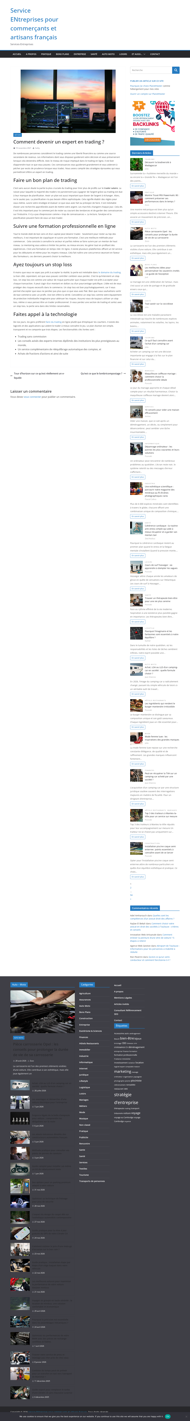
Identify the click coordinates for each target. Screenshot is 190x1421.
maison (137, 1067)
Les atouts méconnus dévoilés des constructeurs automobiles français (49, 1136)
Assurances (85, 999)
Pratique (46, 54)
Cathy (37, 148)
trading (127, 1108)
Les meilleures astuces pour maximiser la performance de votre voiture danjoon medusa (51, 1284)
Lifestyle (150, 628)
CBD (124, 1043)
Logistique (84, 1087)
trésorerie (118, 1113)
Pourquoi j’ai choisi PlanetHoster (146, 85)
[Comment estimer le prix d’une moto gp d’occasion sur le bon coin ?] (20, 1250)
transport (135, 1108)
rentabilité (130, 1084)
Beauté (116, 1039)
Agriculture (85, 993)
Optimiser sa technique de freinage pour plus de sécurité (50, 1200)
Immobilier (84, 1049)
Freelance (118, 1059)
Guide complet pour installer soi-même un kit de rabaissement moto (51, 1168)
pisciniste (136, 1080)
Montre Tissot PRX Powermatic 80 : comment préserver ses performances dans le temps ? (162, 198)
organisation (128, 1077)
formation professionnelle (125, 1055)
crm (135, 1043)
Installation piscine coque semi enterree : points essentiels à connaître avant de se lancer (160, 849)
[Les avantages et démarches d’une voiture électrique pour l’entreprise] (20, 1103)
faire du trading (54, 322)
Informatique (152, 444)
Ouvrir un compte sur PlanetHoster (147, 93)
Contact (155, 54)
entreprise (118, 1051)
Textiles (83, 1168)
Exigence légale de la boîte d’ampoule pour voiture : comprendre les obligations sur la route (51, 1118)
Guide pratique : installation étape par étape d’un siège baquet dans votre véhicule (51, 1265)
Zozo (32, 1061)
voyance (127, 1121)
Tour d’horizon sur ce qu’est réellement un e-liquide (39, 375)
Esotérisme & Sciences (90, 1031)
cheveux (130, 1043)
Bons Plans (62, 54)
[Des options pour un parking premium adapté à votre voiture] (20, 1186)
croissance (119, 1047)
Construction (152, 843)
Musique (83, 1118)
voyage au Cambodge (123, 1117)
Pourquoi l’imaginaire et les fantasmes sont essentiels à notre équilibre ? (161, 634)
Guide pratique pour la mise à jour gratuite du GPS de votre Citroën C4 (50, 1232)
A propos (31, 54)
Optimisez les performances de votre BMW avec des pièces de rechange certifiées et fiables (50, 1338)
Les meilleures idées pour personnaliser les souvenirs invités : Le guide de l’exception (162, 270)
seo (126, 1088)
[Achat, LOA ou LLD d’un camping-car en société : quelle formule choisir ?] (20, 1087)
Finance (126, 1051)
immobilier (126, 1059)
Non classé (84, 1124)
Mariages (149, 371)
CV (126, 1047)
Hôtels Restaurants (155, 700)
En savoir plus (138, 186)
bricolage (117, 1043)
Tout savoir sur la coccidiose (159, 303)
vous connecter (32, 396)
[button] (143, 54)
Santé (94, 54)
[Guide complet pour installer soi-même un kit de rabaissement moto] (20, 1170)
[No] (186, 1416)
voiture (127, 1113)
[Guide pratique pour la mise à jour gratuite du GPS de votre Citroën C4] (20, 1234)
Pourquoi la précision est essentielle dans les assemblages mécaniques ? (50, 1321)
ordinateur (118, 1077)
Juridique (83, 1074)
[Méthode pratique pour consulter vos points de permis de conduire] (20, 1154)
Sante (82, 1149)
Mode (148, 734)
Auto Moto (108, 54)
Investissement (121, 1062)
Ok (167, 1416)
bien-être (127, 1038)
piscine (127, 1081)
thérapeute (119, 1108)
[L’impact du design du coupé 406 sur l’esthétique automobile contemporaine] (20, 1218)
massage (135, 1072)
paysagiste (138, 1077)
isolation (131, 1063)
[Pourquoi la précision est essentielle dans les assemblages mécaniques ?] (20, 1323)
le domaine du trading (109, 272)
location (140, 1062)
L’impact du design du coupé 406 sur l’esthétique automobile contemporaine (51, 1216)
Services (149, 407)
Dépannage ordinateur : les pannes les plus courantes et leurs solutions (162, 449)
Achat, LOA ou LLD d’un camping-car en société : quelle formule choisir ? (161, 670)
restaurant (119, 1088)
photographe (119, 1081)
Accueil (17, 54)
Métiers (18, 135)
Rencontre (84, 1143)
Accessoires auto (121, 1033)
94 (131, 895)
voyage (135, 1113)
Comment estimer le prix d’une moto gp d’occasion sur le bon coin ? (52, 1248)
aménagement (134, 1034)
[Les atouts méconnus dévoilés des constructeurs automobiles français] (20, 1138)
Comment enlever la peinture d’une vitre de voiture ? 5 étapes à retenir (152, 937)
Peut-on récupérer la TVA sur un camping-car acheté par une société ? (161, 776)
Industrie (150, 483)
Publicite (83, 1137)
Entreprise (80, 54)
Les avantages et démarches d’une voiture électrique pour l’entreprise (49, 1101)
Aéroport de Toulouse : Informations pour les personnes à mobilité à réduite (154, 948)
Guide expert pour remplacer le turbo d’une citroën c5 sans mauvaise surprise (52, 1391)
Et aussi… (137, 54)
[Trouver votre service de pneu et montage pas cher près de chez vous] (20, 1358)
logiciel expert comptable (124, 1067)
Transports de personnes (92, 1181)
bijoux (137, 1038)
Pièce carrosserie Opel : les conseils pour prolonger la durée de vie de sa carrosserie (161, 234)
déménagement (136, 1047)
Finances (149, 770)
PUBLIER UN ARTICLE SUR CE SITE (147, 81)
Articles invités (121, 1004)
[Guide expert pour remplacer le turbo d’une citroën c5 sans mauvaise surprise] (20, 1393)
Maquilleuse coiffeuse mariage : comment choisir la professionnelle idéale (161, 376)
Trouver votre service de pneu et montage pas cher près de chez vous (50, 1356)
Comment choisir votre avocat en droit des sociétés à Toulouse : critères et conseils (154, 926)
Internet (83, 1068)
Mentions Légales (123, 997)
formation (133, 1051)
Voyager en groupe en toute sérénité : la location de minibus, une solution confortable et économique (52, 1303)
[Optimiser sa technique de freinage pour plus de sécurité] (20, 1202)
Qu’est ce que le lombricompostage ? (101, 373)
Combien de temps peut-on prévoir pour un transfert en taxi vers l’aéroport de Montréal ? (52, 1373)
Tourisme (150, 159)
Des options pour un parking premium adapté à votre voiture (51, 1184)
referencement (120, 1085)
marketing (122, 1071)
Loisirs (123, 54)
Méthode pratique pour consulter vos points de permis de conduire (50, 1152)
